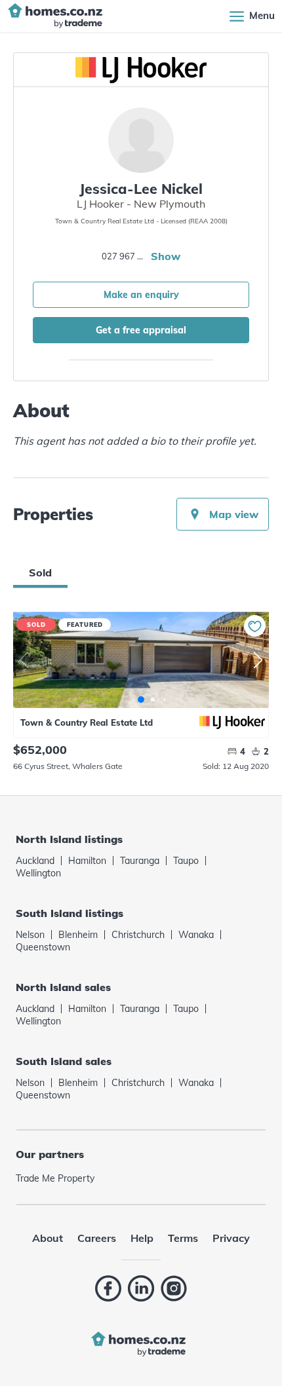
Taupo (186, 860)
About (47, 1238)
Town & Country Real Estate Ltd (86, 722)
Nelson (30, 934)
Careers (96, 1238)
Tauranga (139, 860)
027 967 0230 (125, 256)
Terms (183, 1238)
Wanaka (196, 934)
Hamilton (87, 860)
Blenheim (78, 934)
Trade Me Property (55, 1178)
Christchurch (138, 934)
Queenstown (43, 947)
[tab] (40, 572)
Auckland (35, 860)
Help (142, 1238)
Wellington (38, 873)
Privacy (231, 1238)
